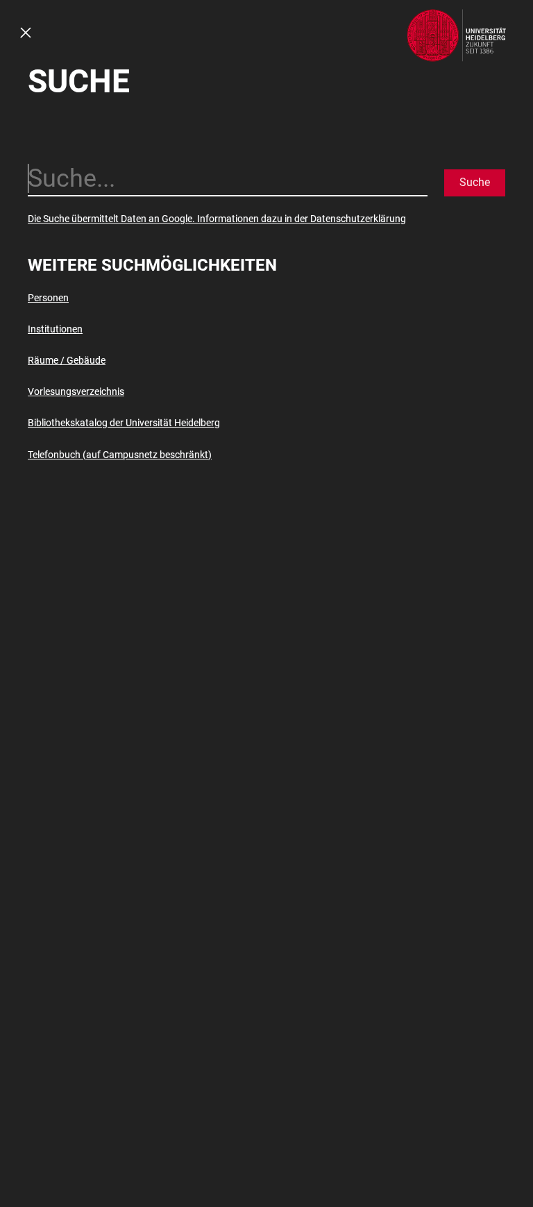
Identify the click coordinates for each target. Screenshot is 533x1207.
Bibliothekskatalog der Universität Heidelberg (124, 422)
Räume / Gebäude (66, 360)
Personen (48, 297)
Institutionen (55, 329)
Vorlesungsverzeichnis (76, 391)
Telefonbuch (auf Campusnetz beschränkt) (120, 454)
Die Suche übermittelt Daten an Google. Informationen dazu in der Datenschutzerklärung (217, 218)
